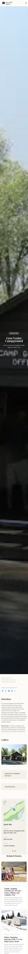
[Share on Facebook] (2, 691)
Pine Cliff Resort (6, 678)
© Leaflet (22, 820)
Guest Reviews (10, 787)
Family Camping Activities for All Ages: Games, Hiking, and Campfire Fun (12, 891)
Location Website (9, 845)
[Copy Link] (15, 691)
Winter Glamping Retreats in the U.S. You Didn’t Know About (13, 939)
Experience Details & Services (12, 774)
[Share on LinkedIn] (9, 691)
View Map (14, 850)
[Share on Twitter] (5, 691)
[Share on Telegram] (12, 691)
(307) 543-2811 (8, 839)
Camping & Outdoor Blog (12, 885)
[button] (14, 809)
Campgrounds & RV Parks (8, 679)
